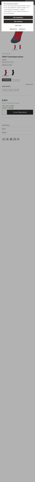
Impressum (22, 29)
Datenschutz (13, 29)
